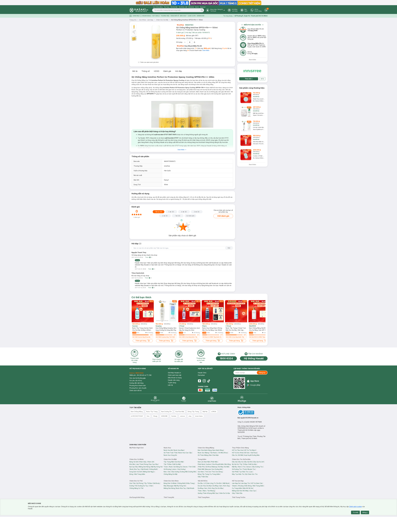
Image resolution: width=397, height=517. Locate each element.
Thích (147, 257)
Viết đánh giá (223, 216)
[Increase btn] (194, 42)
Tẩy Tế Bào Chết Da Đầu (248, 464)
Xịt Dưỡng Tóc (237, 469)
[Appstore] (253, 381)
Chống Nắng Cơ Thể (136, 488)
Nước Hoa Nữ (168, 450)
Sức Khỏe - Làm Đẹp (146, 20)
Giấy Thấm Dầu (203, 477)
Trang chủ (132, 20)
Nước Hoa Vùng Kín (170, 455)
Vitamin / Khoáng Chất (239, 486)
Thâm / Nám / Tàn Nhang (206, 491)
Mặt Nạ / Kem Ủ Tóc (239, 467)
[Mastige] (242, 399)
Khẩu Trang (190, 483)
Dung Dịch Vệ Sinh (135, 472)
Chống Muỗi (153, 469)
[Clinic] (155, 399)
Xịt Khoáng (167, 469)
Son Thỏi (212, 472)
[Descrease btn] (185, 42)
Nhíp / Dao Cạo (250, 491)
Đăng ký (262, 373)
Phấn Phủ (201, 467)
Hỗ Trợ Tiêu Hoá (237, 450)
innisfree (189, 25)
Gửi (229, 248)
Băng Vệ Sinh (134, 462)
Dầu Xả (240, 462)
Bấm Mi (245, 488)
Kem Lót (200, 462)
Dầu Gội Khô (248, 462)
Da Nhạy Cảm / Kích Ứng (221, 486)
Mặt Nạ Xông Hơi (157, 467)
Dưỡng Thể (133, 486)
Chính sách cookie (355, 506)
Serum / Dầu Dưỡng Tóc (254, 467)
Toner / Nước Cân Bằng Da (173, 467)
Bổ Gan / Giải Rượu (251, 453)
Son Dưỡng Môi (217, 469)
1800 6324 (226, 358)
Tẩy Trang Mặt (169, 462)
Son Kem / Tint (203, 472)
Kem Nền (207, 462)
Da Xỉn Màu (219, 488)
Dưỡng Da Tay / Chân (145, 486)
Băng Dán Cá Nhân (170, 483)
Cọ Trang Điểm (215, 474)
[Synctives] (212, 399)
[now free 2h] (180, 25)
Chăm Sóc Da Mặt (162, 20)
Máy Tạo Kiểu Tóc (238, 474)
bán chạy (183, 16)
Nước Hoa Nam (179, 450)
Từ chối (355, 512)
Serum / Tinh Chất (189, 467)
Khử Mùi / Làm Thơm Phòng (138, 464)
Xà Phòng (139, 483)
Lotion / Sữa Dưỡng (178, 469)
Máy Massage (168, 486)
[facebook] (199, 380)
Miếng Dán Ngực (148, 472)
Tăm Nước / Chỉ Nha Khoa (218, 453)
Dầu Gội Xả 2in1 (258, 462)
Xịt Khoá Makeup (211, 467)
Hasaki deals (146, 16)
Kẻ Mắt (226, 467)
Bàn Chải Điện (214, 455)
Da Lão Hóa (202, 486)
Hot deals (156, 16)
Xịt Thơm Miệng (203, 455)
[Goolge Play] (253, 385)
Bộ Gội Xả (235, 464)
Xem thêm (205, 50)
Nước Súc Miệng (203, 453)
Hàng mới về (174, 16)
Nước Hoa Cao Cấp (185, 453)
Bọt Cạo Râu (133, 467)
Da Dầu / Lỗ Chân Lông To (207, 483)
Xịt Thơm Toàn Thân (171, 453)
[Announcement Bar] (198, 2)
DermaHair (200, 16)
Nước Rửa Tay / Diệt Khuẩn (139, 469)
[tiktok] (208, 380)
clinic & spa (192, 16)
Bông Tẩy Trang (203, 474)
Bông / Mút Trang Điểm (137, 474)
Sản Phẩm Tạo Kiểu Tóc (240, 472)
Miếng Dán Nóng (144, 467)
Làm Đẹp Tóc (245, 483)
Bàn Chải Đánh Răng (205, 450)
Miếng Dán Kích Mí (238, 491)
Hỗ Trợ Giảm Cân (256, 483)
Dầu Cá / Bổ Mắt (237, 455)
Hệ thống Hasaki (254, 358)
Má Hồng (228, 464)
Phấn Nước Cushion (204, 464)
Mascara (208, 469)
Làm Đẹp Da (236, 483)
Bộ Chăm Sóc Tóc (251, 474)
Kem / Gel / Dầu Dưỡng (171, 472)
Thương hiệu (165, 16)
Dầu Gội (234, 462)
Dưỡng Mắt (184, 472)
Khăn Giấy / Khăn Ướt (146, 462)
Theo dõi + (249, 79)
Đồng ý (364, 512)
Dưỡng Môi (192, 472)
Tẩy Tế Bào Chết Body (152, 483)
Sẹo (217, 493)
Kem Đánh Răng (218, 450)
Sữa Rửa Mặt (179, 462)
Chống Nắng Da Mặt (170, 474)
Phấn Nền (214, 462)
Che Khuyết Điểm (218, 464)
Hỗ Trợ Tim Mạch (250, 450)
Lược (251, 472)
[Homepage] (138, 10)
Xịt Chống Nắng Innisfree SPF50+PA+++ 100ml (187, 20)
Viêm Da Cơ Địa (224, 493)
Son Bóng (219, 472)
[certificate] (253, 412)
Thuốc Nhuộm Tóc (249, 469)
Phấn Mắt (201, 469)
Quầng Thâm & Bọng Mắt (206, 493)
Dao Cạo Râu (153, 464)
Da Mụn (209, 486)
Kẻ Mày (220, 467)
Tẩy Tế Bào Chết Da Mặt (172, 464)
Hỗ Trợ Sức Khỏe (238, 453)
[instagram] (204, 380)
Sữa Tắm (132, 483)
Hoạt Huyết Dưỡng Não (252, 455)
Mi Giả (251, 488)
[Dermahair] (183, 399)
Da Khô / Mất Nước (223, 483)
